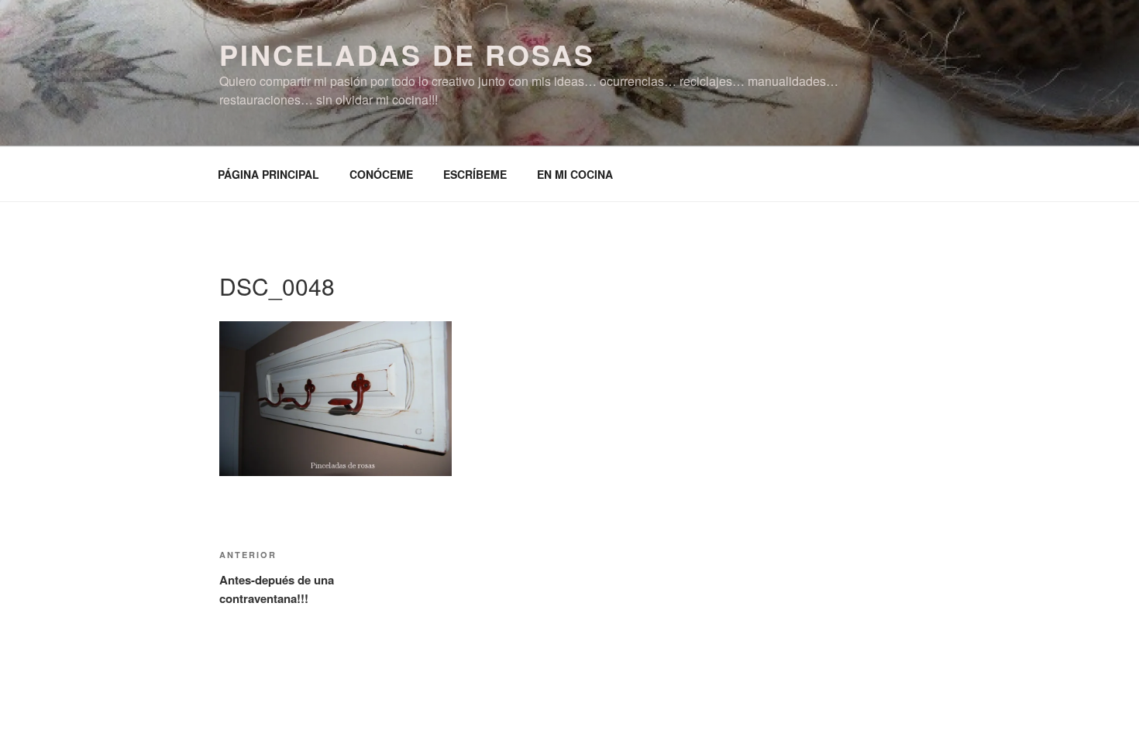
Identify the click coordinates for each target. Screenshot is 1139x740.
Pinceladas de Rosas (407, 54)
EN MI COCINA (575, 174)
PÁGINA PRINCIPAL (268, 174)
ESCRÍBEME (475, 174)
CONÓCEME (381, 174)
